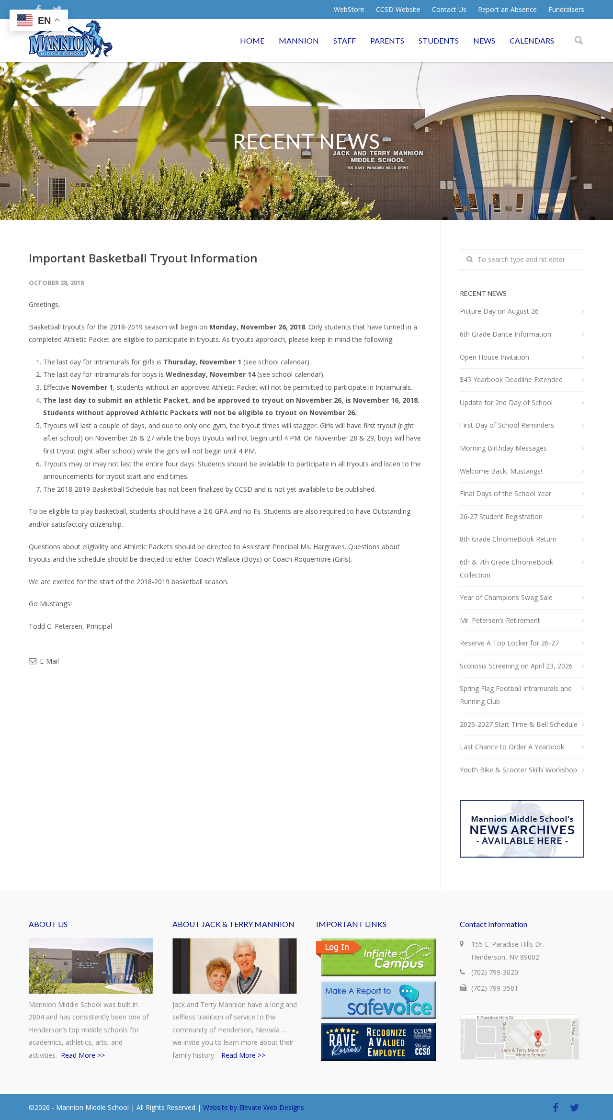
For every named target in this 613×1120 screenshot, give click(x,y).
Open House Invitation (494, 357)
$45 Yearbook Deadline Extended (511, 379)
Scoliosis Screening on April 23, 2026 (516, 665)
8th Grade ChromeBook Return (508, 538)
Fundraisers (566, 9)
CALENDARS (532, 40)
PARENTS (387, 40)
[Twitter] (574, 1107)
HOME (252, 40)
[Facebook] (555, 1107)
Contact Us (449, 9)
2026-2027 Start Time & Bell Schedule (519, 724)
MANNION (299, 40)
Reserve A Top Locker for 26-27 (509, 642)
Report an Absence (507, 9)
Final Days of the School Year (505, 493)
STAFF (344, 40)
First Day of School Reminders (507, 425)
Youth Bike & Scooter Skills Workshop (518, 769)
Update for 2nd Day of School (506, 402)
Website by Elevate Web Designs (253, 1107)
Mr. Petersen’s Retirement (500, 620)
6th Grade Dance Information (505, 334)
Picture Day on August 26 (499, 311)
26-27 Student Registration (501, 516)
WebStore (349, 9)
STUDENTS (439, 40)
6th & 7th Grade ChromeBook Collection (506, 568)
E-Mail (48, 661)
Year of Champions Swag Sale (506, 597)
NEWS (484, 40)
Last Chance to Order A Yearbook (512, 746)
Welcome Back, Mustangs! (501, 470)
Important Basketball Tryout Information (143, 258)
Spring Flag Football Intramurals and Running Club (516, 695)
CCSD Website (398, 9)
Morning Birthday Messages (503, 448)
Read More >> (83, 1055)
